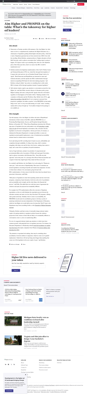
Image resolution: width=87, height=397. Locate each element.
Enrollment (66, 7)
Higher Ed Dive (11, 17)
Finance (13, 7)
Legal (42, 7)
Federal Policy (30, 7)
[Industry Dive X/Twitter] (11, 364)
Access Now (9, 390)
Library (25, 4)
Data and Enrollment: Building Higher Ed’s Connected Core (72, 103)
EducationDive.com (28, 13)
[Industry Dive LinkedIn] (5, 364)
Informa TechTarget (50, 385)
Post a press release (70, 157)
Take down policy (45, 392)
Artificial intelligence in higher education (72, 94)
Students (53, 7)
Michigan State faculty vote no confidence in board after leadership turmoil (36, 319)
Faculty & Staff (59, 7)
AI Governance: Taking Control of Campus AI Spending (72, 85)
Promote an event (70, 217)
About (22, 362)
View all (63, 110)
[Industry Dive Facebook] (8, 364)
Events (29, 4)
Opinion (21, 4)
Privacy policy (29, 392)
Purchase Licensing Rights (27, 372)
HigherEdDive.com (39, 13)
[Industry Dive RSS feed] (14, 364)
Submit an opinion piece (45, 367)
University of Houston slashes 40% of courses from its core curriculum (76, 46)
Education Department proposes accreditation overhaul (76, 70)
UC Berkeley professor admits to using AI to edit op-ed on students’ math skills (71, 187)
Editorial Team (24, 365)
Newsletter (23, 370)
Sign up (81, 4)
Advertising (41, 362)
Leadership (46, 7)
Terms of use (37, 392)
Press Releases (36, 4)
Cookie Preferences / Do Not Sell (58, 392)
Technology (72, 7)
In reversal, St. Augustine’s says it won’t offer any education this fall (71, 170)
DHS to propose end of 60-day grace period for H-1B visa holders (76, 54)
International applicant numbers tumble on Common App (75, 62)
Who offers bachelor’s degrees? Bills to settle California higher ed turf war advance (72, 178)
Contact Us (23, 367)
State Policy (36, 7)
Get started (50, 296)
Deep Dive (15, 4)
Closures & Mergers (21, 7)
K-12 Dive (19, 1)
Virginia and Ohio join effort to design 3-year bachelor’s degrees (36, 338)
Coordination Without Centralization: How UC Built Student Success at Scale (70, 229)
